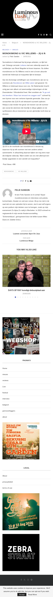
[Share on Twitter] (28, 181)
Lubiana (23, 65)
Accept (22, 595)
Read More (32, 594)
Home (4, 43)
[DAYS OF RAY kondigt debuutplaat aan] (26, 271)
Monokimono (9, 171)
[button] (4, 276)
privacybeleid (7, 482)
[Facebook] (38, 34)
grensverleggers (8, 411)
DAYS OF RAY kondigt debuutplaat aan (26, 290)
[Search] (50, 34)
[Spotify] (46, 34)
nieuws (5, 374)
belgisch (5, 405)
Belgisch (15, 43)
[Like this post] (23, 181)
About (4, 476)
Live (4, 387)
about (4, 417)
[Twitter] (41, 34)
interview (5, 399)
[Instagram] (44, 34)
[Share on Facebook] (25, 181)
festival (5, 393)
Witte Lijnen (29, 83)
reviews (5, 380)
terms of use (7, 488)
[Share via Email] (31, 181)
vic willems (22, 171)
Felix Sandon (14, 56)
